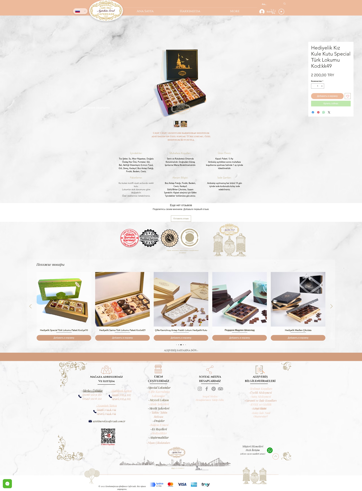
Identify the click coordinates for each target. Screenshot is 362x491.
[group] (181, 306)
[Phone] (110, 397)
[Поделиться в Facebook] (313, 112)
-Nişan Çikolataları (158, 443)
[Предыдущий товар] (30, 306)
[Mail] (90, 421)
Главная (12, 25)
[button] (273, 11)
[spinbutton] (317, 86)
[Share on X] (329, 112)
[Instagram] (199, 389)
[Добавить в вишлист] (348, 96)
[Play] (281, 11)
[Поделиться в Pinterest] (318, 112)
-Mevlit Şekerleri (158, 409)
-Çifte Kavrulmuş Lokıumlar (158, 394)
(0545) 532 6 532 (92, 399)
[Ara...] (284, 3)
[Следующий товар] (331, 306)
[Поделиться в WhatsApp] (323, 112)
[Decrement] (313, 86)
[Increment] (322, 86)
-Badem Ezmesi (158, 425)
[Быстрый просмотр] (64, 299)
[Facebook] (206, 389)
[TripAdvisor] (220, 389)
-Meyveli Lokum (158, 400)
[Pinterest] (213, 389)
